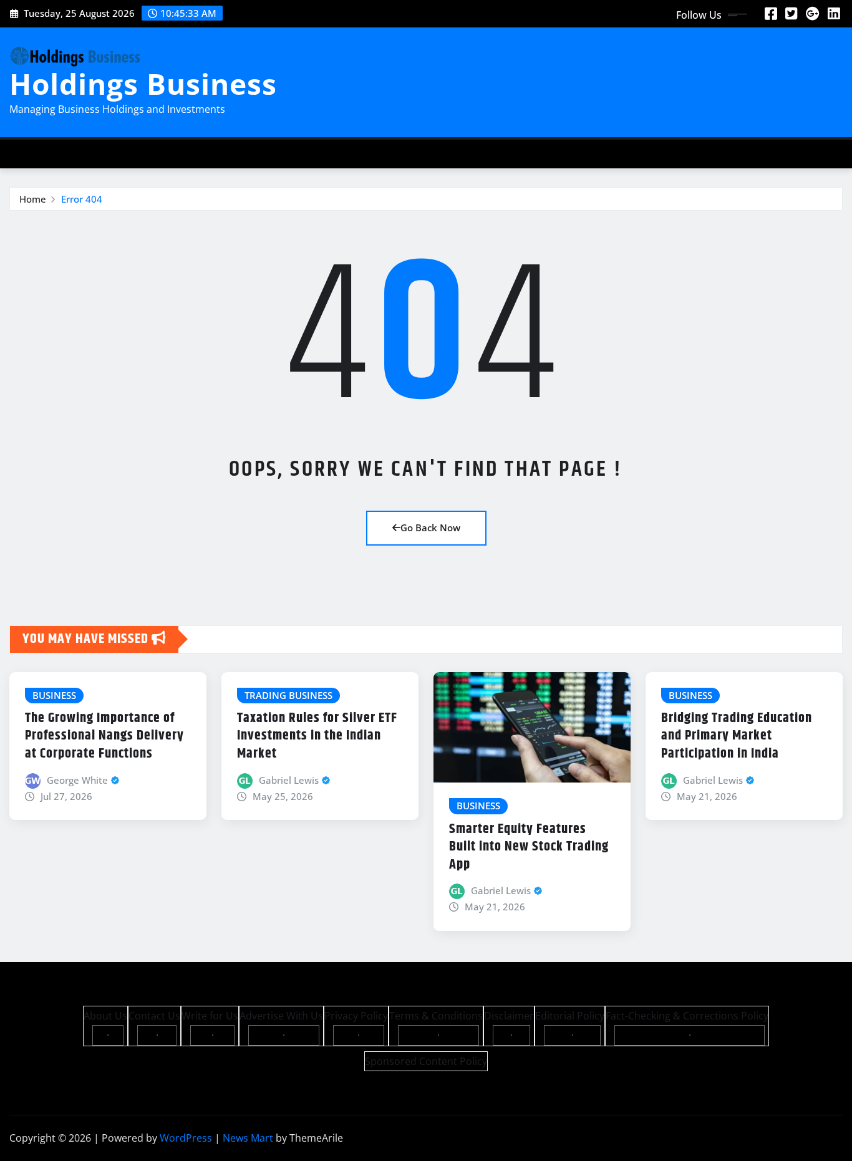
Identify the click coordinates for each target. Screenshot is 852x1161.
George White (77, 780)
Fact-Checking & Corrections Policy (687, 1016)
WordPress (186, 1138)
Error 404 (81, 199)
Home (32, 199)
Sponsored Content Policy (426, 1061)
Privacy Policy (356, 1016)
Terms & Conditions (436, 1016)
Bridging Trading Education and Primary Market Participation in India (736, 736)
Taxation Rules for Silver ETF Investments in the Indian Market (317, 736)
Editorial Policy (569, 1016)
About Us (105, 1016)
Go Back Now (430, 527)
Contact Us (154, 1016)
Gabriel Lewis (289, 780)
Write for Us (210, 1016)
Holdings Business (143, 83)
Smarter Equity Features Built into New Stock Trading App (529, 847)
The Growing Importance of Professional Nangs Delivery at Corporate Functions (104, 736)
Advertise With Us (281, 1016)
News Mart (248, 1138)
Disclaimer (509, 1016)
